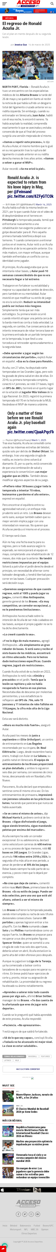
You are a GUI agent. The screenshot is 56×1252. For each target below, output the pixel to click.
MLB (17, 1060)
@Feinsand (23, 191)
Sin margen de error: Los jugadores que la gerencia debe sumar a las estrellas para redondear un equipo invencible (33, 1173)
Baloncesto (25, 1225)
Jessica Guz (21, 44)
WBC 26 (19, 1105)
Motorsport (15, 1229)
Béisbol (13, 1225)
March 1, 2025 (39, 440)
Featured (45, 1056)
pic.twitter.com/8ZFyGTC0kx (31, 196)
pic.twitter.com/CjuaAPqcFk (30, 431)
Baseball (32, 1056)
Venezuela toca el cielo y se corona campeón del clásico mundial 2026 (31, 1157)
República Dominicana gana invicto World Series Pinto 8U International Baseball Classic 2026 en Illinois (32, 1132)
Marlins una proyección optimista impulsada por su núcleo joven (34, 1143)
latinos (7, 1060)
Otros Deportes (29, 1233)
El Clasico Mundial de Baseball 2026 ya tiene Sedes (32, 1110)
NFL (17, 1091)
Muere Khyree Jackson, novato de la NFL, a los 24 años (34, 1096)
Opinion (44, 1229)
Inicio (5, 1225)
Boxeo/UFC (48, 1225)
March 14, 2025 (44, 204)
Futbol (37, 1225)
